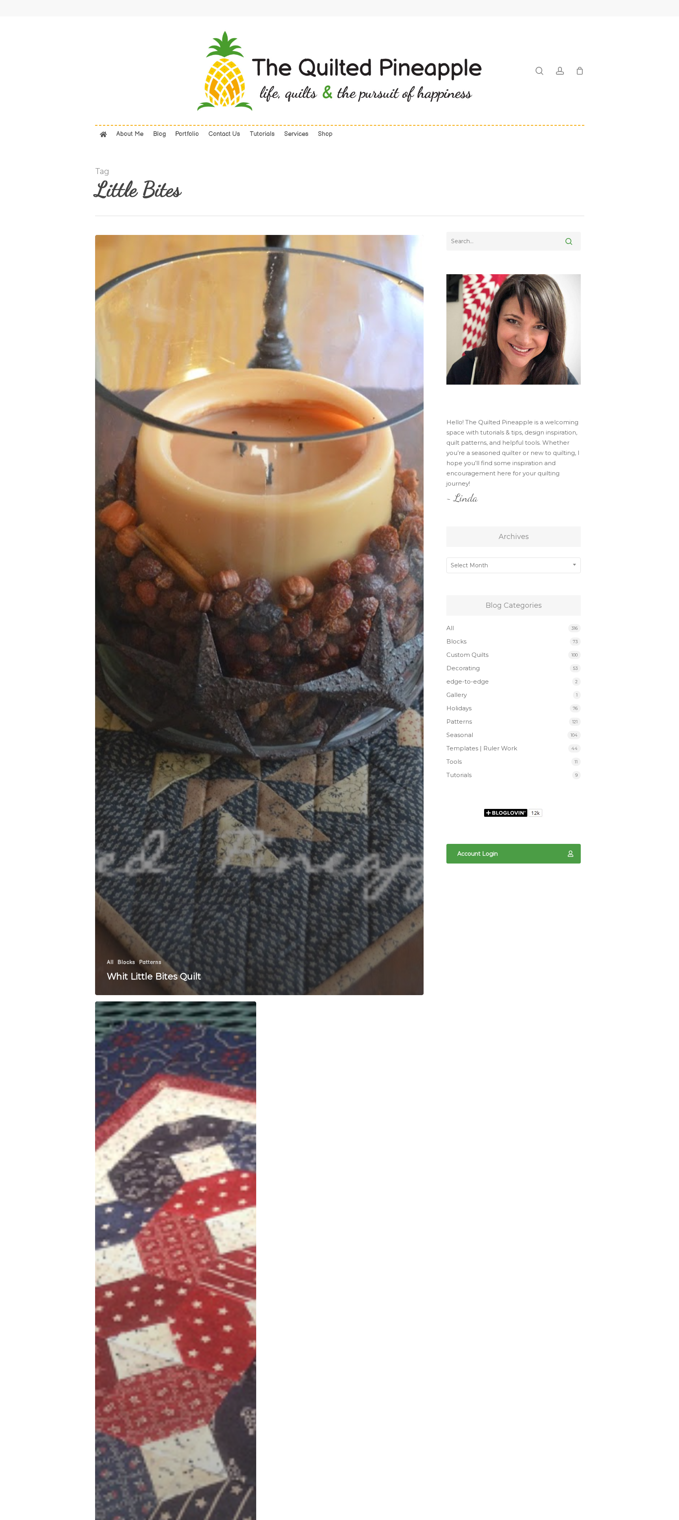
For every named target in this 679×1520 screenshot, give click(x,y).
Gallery (456, 695)
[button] (513, 854)
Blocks (126, 962)
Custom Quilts (467, 654)
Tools (454, 761)
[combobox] (513, 565)
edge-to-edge (467, 681)
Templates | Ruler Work (481, 748)
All (110, 962)
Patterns (150, 962)
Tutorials (459, 775)
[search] (539, 71)
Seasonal (459, 735)
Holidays (459, 708)
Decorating (463, 668)
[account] (560, 71)
